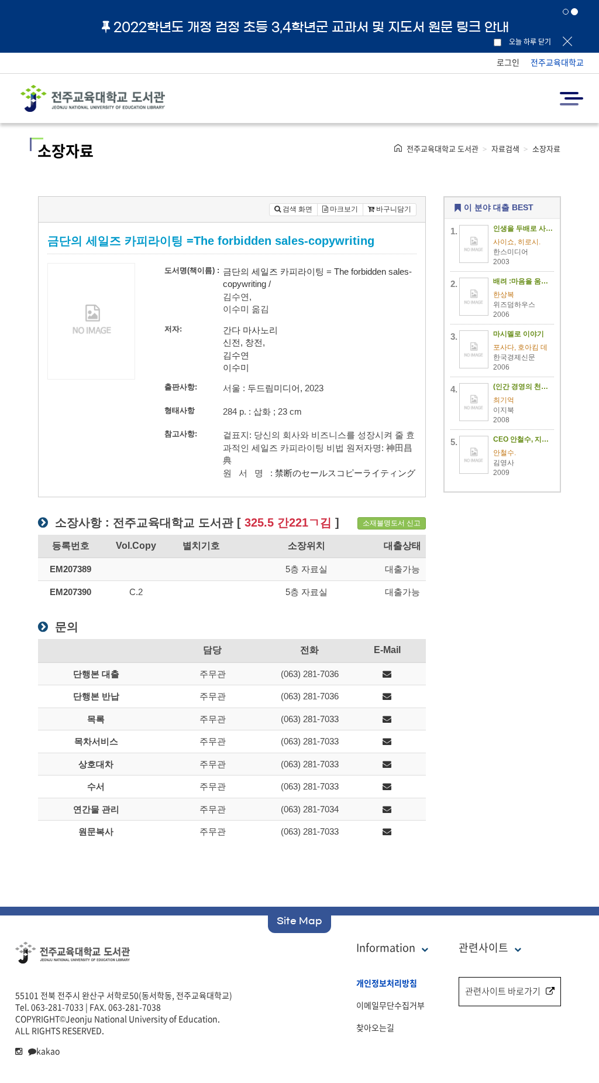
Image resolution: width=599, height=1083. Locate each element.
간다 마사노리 (250, 330)
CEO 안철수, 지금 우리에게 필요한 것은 (523, 439)
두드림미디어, (274, 388)
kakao (48, 1051)
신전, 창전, (244, 342)
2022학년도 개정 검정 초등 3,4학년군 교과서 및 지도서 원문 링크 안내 (311, 27)
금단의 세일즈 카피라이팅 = (277, 271)
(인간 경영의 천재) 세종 (523, 386)
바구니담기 (392, 209)
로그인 (508, 62)
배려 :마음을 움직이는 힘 (523, 281)
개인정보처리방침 (386, 983)
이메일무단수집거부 (390, 1005)
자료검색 (505, 148)
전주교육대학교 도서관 (442, 148)
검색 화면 (296, 209)
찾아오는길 (375, 1027)
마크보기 (343, 209)
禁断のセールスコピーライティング (345, 473)
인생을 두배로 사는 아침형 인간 (523, 228)
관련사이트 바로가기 (503, 991)
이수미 (236, 368)
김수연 (236, 355)
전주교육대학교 (557, 62)
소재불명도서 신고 (392, 523)
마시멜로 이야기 (518, 334)
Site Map (299, 920)
